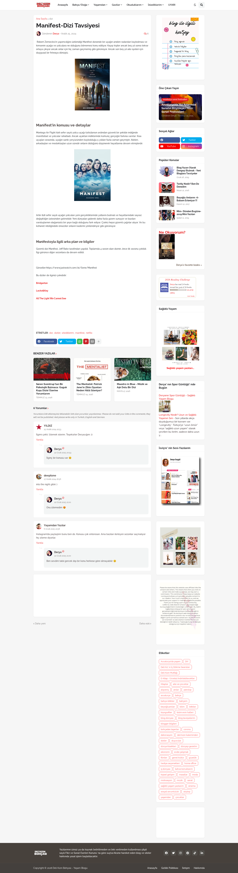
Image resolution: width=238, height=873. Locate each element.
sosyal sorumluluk (170, 791)
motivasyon (166, 780)
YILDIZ (48, 425)
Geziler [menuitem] (116, 4)
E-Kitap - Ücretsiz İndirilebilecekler (178, 678)
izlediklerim (68, 333)
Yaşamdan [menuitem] (99, 4)
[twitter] (173, 853)
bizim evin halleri (185, 712)
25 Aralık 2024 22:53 (52, 429)
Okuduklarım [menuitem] (134, 4)
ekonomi (165, 752)
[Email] (92, 341)
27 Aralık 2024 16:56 (52, 479)
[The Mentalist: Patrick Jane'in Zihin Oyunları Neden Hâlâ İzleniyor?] (92, 369)
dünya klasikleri (168, 746)
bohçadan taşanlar (170, 729)
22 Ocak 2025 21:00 (62, 502)
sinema (191, 786)
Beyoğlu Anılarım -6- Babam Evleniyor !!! (188, 199)
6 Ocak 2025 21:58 (52, 529)
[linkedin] (202, 853)
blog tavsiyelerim (186, 718)
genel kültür (178, 757)
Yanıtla (39, 439)
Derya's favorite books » (189, 265)
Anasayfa (152, 868)
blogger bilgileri (169, 723)
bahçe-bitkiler (168, 701)
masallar (183, 774)
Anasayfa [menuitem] (63, 4)
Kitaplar (164, 684)
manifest (80, 333)
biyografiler (166, 712)
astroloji (187, 690)
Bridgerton (42, 283)
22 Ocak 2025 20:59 (62, 453)
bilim (182, 707)
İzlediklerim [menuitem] (155, 4)
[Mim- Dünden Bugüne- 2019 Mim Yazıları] (167, 215)
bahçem (183, 701)
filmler (164, 757)
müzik (180, 780)
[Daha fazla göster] (98, 341)
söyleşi (186, 791)
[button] (194, 5)
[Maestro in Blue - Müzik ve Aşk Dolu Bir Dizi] (132, 369)
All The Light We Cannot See (51, 298)
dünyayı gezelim (189, 746)
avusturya (165, 695)
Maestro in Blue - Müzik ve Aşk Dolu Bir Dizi (132, 386)
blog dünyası (167, 718)
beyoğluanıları (168, 707)
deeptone (50, 475)
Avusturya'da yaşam (170, 661)
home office (190, 763)
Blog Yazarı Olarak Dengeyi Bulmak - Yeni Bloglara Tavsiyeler (189, 170)
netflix (89, 333)
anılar (176, 690)
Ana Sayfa (41, 19)
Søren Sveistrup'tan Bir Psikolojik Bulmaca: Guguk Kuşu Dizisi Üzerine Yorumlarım (51, 389)
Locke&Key (42, 290)
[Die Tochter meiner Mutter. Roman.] (167, 258)
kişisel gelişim (167, 774)
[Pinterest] (86, 341)
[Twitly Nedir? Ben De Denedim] (167, 187)
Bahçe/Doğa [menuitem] (79, 4)
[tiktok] (195, 853)
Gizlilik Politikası (169, 868)
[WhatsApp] (79, 341)
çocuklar (180, 797)
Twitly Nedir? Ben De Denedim (188, 185)
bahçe (178, 695)
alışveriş (165, 690)
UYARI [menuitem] (171, 4)
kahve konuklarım (184, 769)
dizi (51, 19)
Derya (58, 449)
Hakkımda (199, 868)
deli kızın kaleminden (187, 735)
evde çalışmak (181, 752)
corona (187, 729)
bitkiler (192, 707)
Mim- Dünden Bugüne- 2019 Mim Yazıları (189, 213)
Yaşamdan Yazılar (55, 525)
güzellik (193, 757)
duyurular (176, 740)
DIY (186, 661)
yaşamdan (166, 797)
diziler (57, 333)
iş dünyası (165, 769)
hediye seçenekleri (170, 763)
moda (195, 774)
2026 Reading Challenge (177, 279)
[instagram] (180, 853)
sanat (190, 780)
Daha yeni (40, 623)
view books (191, 296)
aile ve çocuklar (180, 684)
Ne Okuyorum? (172, 232)
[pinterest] (187, 853)
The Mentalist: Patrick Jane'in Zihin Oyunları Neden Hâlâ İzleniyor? (89, 387)
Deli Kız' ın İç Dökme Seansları (175, 667)
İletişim (186, 868)
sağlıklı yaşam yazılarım (172, 786)
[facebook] (169, 140)
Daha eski (144, 623)
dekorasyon (166, 735)
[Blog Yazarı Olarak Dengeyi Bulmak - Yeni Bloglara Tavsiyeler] (167, 171)
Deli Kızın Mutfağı (169, 673)
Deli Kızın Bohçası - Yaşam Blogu (70, 868)
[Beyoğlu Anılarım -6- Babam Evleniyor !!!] (167, 201)
